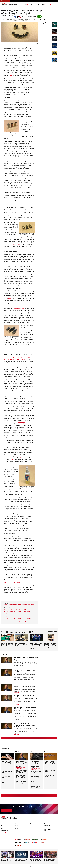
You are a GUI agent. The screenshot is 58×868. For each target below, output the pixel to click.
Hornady (15, 308)
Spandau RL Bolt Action (49, 766)
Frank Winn (6, 604)
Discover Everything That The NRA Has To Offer (35, 860)
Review (53, 767)
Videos (42, 4)
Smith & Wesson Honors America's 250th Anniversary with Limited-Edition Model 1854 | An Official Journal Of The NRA (36, 779)
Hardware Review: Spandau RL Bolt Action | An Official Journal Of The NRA (50, 763)
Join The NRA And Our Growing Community (21, 859)
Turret (12, 605)
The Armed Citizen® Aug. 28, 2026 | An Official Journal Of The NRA (7, 763)
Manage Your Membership (49, 827)
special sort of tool (17, 244)
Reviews (46, 751)
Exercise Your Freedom (13, 604)
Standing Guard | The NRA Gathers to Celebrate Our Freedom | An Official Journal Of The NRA (21, 777)
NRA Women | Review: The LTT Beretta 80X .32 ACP (50, 779)
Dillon (26, 604)
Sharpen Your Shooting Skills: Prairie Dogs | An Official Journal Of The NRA (21, 644)
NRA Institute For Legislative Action (36, 822)
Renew (15, 1)
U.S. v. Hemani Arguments (22, 685)
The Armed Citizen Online (6, 768)
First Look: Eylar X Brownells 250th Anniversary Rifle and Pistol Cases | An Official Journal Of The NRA (36, 785)
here (11, 75)
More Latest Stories (33, 738)
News (31, 4)
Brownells (11, 459)
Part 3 (11, 343)
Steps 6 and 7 (21, 422)
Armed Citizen (4, 751)
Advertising (3, 822)
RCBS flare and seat (9, 359)
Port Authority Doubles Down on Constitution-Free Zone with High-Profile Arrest (24, 725)
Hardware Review (48, 767)
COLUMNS (20, 768)
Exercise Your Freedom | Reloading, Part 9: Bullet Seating (18, 622)
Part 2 (9, 582)
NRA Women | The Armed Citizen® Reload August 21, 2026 (7, 776)
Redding (32, 604)
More (9, 655)
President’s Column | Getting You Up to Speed (25, 696)
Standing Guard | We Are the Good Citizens (24, 671)
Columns (25, 4)
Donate (18, 1)
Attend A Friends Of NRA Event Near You (49, 859)
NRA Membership (47, 822)
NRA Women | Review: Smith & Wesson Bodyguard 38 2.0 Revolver (50, 770)
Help (1, 827)
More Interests (13, 748)
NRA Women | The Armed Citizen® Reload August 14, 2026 (7, 781)
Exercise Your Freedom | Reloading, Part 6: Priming (16, 610)
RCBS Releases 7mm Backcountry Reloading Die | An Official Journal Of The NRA (7, 644)
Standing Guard (19, 767)
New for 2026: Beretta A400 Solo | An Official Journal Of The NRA (36, 773)
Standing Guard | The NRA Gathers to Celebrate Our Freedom (25, 708)
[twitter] (18, 16)
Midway (31, 292)
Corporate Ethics (14, 866)
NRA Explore (32, 823)
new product (33, 769)
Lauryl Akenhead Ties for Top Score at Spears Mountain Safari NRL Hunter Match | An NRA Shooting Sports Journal (50, 644)
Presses (23, 604)
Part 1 (5, 582)
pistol (39, 768)
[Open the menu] (50, 4)
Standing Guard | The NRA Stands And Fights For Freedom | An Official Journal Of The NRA (21, 783)
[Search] (56, 4)
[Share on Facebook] (15, 16)
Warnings (20, 866)
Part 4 (18, 582)
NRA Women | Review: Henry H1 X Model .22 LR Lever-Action (50, 775)
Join (12, 1)
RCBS (5, 605)
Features (36, 4)
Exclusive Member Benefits (49, 823)
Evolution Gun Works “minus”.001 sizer (22, 358)
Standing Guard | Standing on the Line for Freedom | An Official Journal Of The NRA (21, 763)
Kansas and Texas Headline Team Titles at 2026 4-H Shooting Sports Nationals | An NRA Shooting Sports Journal (36, 645)
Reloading (19, 604)
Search (2, 828)
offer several (21, 308)
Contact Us (3, 823)
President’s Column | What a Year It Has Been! (26, 658)
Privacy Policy (3, 866)
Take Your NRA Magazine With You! (6, 859)
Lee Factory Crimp (21, 359)
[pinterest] (20, 16)
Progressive (16, 605)
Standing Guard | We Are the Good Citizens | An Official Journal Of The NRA (21, 771)
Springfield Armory (34, 768)
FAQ (1, 825)
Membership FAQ (47, 825)
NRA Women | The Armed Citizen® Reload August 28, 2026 (7, 771)
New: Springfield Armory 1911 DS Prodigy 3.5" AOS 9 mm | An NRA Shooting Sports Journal (35, 764)
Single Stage (8, 605)
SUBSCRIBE (6, 810)
